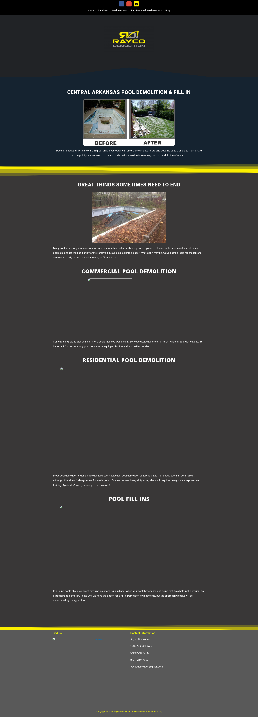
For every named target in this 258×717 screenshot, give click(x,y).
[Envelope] (136, 3)
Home (91, 10)
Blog (167, 10)
